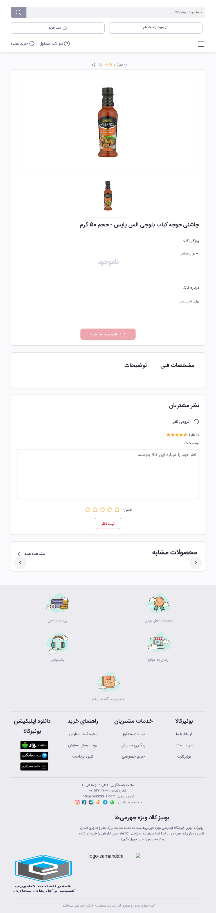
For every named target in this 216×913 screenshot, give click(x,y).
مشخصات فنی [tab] (177, 365)
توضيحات (191, 443)
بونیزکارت (184, 756)
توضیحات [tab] (135, 365)
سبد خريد (55, 28)
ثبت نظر (108, 524)
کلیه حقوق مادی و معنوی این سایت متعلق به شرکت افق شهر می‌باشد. (108, 906)
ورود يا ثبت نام (154, 27)
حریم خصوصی (133, 756)
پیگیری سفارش (133, 745)
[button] (195, 562)
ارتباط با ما (184, 734)
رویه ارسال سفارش (82, 745)
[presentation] (199, 556)
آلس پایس (185, 302)
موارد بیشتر (188, 253)
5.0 (112, 65)
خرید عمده (20, 43)
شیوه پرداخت (82, 756)
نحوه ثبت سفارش (82, 734)
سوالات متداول (51, 43)
